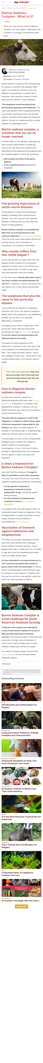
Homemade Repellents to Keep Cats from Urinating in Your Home (19, 762)
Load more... (21, 906)
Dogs (3, 702)
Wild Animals (6, 786)
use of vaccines (22, 522)
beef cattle (26, 332)
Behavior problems (8, 758)
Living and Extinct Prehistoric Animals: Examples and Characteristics (20, 734)
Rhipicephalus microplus (30, 236)
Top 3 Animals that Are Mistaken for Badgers (19, 846)
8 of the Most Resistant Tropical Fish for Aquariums (21, 818)
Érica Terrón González (17, 72)
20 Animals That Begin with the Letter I (20, 900)
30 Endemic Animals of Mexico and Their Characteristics (19, 790)
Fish (3, 870)
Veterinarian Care (13, 8)
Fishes (4, 814)
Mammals (5, 842)
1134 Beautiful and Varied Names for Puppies (19, 706)
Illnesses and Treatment (28, 8)
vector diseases (8, 654)
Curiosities (6, 730)
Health (4, 8)
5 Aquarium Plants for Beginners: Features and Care (18, 874)
